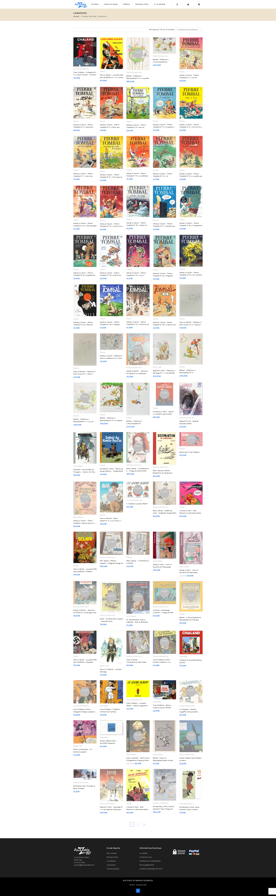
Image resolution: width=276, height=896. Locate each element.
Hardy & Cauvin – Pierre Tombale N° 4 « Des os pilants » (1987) (136, 127)
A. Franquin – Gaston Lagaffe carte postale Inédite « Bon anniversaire (189, 711)
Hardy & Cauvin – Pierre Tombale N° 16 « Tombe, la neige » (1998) (136, 225)
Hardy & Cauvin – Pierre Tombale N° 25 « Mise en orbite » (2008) (83, 324)
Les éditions (111, 861)
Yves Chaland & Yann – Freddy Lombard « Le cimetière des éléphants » (163, 662)
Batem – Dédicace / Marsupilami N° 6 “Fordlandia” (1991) (187, 372)
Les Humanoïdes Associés (83, 69)
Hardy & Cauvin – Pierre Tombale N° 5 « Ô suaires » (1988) (164, 127)
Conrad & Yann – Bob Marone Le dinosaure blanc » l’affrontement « (137, 809)
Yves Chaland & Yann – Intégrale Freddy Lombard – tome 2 (84, 711)
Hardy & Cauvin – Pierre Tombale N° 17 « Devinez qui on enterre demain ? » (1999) (164, 226)
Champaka (183, 657)
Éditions (126, 4)
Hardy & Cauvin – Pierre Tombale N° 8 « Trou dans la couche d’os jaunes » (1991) (111, 177)
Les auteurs (111, 865)
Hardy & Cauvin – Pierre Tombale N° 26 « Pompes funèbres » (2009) (110, 324)
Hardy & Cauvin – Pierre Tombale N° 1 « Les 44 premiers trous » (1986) (189, 77)
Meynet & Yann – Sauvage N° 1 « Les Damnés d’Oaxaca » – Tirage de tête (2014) (111, 809)
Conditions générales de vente (151, 869)
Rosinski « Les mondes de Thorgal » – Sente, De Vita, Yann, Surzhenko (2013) (84, 471)
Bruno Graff (157, 367)
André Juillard (184, 755)
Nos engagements (147, 865)
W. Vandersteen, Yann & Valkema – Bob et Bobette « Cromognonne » (137, 622)
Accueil (76, 16)
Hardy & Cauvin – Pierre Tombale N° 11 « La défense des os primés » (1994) (137, 175)
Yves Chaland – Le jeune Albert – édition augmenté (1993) (136, 705)
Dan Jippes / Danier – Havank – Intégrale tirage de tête (111, 563)
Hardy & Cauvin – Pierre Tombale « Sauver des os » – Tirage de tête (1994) (84, 523)
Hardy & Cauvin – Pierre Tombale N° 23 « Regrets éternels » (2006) (163, 275)
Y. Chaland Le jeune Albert (137, 504)
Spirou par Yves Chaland (189, 452)
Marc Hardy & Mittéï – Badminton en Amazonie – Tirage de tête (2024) (163, 473)
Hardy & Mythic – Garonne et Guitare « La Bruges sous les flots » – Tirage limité (84, 612)
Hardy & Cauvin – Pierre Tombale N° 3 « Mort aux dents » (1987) (110, 127)
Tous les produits (113, 869)
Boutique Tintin (141, 4)
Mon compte (112, 853)
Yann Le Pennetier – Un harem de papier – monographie (82, 751)
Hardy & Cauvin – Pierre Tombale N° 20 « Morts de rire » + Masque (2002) (110, 275)
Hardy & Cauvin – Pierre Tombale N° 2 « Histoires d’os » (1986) (83, 127)
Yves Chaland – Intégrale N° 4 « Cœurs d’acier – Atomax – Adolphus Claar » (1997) (84, 74)
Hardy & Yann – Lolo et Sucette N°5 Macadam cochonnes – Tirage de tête (190, 572)
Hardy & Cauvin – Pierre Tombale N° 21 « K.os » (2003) (136, 275)
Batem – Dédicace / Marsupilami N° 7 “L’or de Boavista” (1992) (83, 421)
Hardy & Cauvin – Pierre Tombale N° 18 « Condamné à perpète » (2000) (190, 225)
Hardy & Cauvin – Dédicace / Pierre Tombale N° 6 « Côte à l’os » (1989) (111, 358)
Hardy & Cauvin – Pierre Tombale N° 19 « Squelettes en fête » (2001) (84, 275)
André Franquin (132, 72)
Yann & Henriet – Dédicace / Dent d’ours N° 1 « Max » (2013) (84, 373)
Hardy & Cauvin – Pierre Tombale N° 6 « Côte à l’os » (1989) (190, 127)
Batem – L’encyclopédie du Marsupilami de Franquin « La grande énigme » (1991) (190, 619)
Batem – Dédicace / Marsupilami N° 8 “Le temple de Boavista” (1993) (111, 420)
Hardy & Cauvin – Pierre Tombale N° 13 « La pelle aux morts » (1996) (190, 176)
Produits (94, 4)
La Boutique (164, 803)
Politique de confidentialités (150, 861)
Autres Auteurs (138, 368)
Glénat (102, 71)
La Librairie (160, 4)
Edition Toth (104, 666)
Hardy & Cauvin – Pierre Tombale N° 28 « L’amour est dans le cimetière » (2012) (164, 324)
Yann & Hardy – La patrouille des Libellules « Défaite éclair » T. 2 (85, 571)
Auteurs (141, 72)
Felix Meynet (111, 804)
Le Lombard (78, 466)
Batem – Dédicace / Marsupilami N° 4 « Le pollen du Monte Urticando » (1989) (137, 78)
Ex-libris (189, 804)
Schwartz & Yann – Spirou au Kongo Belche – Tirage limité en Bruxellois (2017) (111, 471)
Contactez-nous (146, 857)
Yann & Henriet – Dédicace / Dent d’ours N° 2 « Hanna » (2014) (190, 324)
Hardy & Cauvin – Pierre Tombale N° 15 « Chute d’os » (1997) (111, 226)
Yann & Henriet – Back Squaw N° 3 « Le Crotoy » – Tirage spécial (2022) (111, 520)
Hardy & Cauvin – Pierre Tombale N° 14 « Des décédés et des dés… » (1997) (85, 225)
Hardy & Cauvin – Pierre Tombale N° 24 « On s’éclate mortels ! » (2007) (190, 274)
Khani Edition (78, 517)
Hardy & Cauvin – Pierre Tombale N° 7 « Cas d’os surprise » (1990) (83, 176)
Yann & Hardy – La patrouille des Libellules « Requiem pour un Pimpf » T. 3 (85, 662)
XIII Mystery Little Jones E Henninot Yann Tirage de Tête (163, 808)
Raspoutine (104, 737)
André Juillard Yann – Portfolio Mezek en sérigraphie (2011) (108, 743)
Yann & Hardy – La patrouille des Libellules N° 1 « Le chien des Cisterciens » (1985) (111, 77)
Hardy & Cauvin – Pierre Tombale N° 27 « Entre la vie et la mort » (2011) (137, 324)
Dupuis (182, 72)
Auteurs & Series (111, 4)
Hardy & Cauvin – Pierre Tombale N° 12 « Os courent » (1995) (162, 176)
